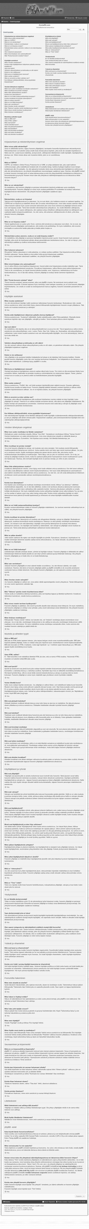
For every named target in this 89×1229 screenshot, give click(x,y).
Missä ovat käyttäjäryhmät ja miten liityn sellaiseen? (61, 44)
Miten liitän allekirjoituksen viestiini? (16, 92)
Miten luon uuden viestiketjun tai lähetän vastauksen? (21, 89)
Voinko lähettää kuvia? (12, 125)
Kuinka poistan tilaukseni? (53, 102)
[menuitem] (12, 18)
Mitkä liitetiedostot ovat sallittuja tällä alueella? (59, 109)
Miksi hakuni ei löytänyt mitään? (55, 84)
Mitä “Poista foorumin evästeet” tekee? (17, 56)
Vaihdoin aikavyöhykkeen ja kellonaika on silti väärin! (21, 70)
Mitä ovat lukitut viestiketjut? (13, 132)
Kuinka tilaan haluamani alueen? (55, 100)
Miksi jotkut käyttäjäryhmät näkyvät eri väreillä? (60, 48)
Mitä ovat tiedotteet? (11, 128)
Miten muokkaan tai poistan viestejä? (16, 90)
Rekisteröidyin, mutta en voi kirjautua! (16, 44)
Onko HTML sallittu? (11, 121)
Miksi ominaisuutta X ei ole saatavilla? (57, 119)
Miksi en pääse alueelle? (12, 100)
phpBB (36, 361)
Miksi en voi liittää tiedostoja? (14, 102)
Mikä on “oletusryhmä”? (52, 50)
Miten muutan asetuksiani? (13, 62)
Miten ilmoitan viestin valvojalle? (15, 106)
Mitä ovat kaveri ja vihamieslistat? (55, 71)
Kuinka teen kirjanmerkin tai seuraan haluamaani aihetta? (63, 98)
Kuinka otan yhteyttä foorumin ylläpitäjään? (58, 125)
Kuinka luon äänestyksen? (13, 94)
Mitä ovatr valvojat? (51, 40)
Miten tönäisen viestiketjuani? (14, 112)
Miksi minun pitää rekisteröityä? (14, 38)
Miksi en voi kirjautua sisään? (14, 46)
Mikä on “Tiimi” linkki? (52, 52)
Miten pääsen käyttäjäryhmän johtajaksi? (58, 46)
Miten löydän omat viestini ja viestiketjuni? (58, 89)
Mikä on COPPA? (10, 40)
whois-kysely (67, 1162)
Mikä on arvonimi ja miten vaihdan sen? (17, 78)
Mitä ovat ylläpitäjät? (51, 38)
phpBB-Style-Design (28, 1209)
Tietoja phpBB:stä (15, 1138)
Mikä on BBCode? (10, 119)
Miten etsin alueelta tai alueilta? (55, 82)
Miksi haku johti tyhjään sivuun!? (55, 85)
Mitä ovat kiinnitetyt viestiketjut (14, 130)
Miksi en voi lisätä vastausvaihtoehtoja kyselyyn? (20, 96)
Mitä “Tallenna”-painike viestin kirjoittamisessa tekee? (21, 108)
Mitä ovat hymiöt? (10, 123)
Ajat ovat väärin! (10, 68)
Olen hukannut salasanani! (13, 52)
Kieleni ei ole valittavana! (12, 72)
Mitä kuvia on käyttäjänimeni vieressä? (17, 74)
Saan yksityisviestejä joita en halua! (56, 60)
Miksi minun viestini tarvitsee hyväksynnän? (18, 110)
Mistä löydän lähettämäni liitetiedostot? (57, 111)
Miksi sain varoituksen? (12, 104)
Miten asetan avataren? (12, 76)
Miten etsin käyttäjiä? (52, 87)
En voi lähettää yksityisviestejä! (55, 58)
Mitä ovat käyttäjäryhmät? (53, 42)
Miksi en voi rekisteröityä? (13, 42)
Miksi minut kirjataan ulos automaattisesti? (18, 54)
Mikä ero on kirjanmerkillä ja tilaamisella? (58, 96)
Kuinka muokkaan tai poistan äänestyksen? (18, 98)
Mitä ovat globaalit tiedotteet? (14, 126)
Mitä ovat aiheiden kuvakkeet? (14, 134)
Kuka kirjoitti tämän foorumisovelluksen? (58, 117)
